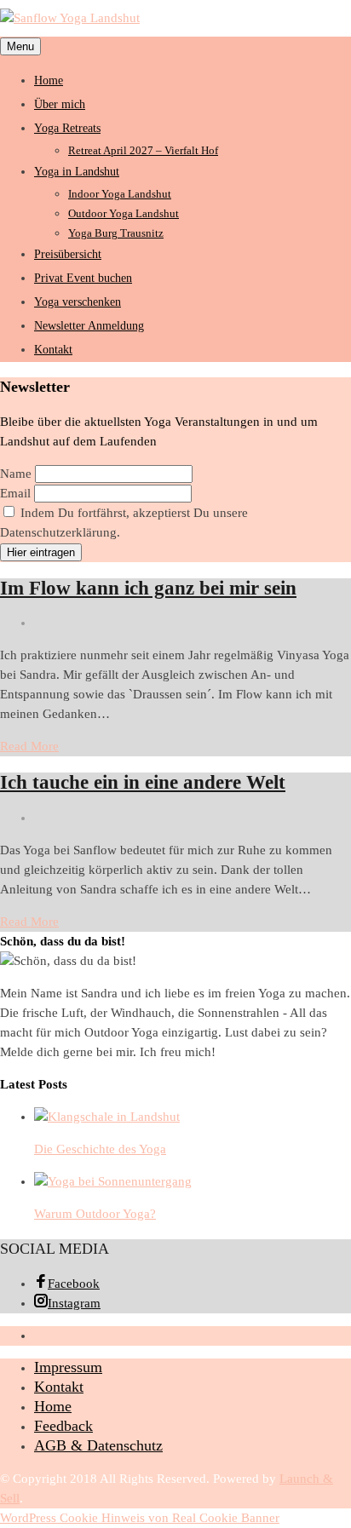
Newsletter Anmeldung (89, 325)
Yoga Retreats (67, 128)
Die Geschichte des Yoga (100, 1149)
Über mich (59, 104)
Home (48, 80)
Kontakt (53, 349)
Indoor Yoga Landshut (119, 193)
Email (15, 493)
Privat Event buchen (83, 278)
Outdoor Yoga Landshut (123, 213)
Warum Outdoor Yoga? (95, 1214)
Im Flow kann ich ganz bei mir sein (148, 588)
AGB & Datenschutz (98, 1445)
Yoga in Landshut (76, 171)
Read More (29, 746)
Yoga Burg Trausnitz (116, 233)
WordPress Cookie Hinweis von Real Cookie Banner (139, 1518)
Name (16, 473)
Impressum (68, 1367)
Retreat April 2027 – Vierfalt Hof (143, 150)
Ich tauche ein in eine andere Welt (142, 782)
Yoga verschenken (77, 302)
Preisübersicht (67, 254)
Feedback (63, 1425)
